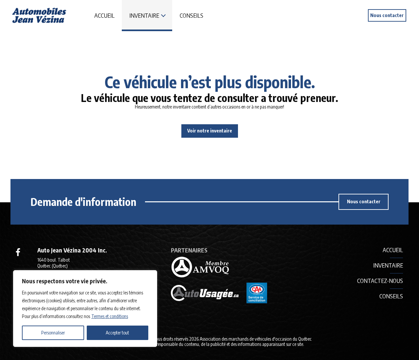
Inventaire (144, 15)
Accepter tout (117, 332)
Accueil (104, 15)
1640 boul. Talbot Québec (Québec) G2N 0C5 (53, 266)
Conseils (191, 15)
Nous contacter (387, 15)
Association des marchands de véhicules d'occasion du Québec (256, 339)
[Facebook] (18, 252)
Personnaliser (53, 332)
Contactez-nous (380, 280)
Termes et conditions (109, 316)
